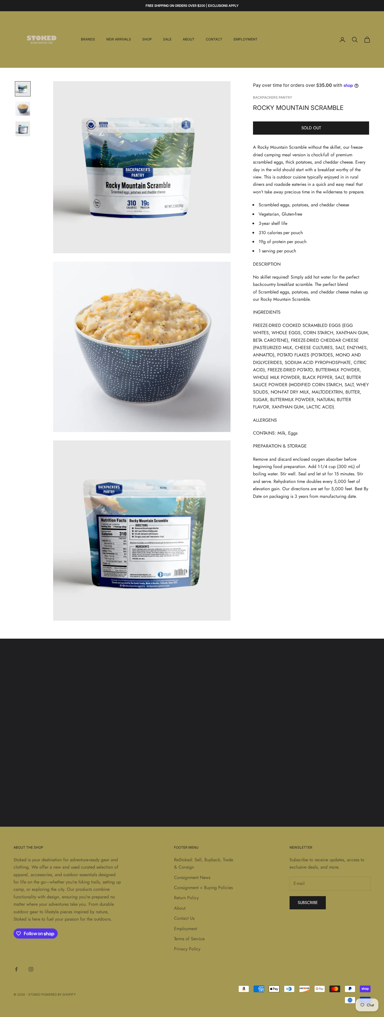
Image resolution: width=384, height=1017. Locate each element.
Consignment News (192, 877)
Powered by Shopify (58, 994)
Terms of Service (189, 938)
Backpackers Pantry (272, 97)
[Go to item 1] (23, 88)
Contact (214, 39)
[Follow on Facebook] (16, 969)
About (189, 39)
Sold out (311, 128)
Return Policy (186, 897)
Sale (167, 39)
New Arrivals (118, 39)
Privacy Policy (187, 949)
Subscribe (308, 903)
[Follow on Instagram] (31, 969)
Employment (245, 39)
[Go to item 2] (23, 108)
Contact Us (184, 918)
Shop (147, 39)
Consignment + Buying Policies (203, 887)
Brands (88, 39)
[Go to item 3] (23, 129)
